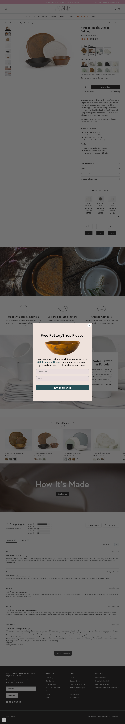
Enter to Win (62, 387)
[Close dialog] (89, 325)
